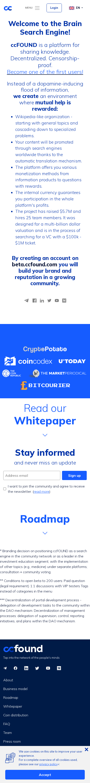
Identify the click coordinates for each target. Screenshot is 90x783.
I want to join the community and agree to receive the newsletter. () (46, 489)
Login (54, 7)
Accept (45, 774)
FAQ (6, 724)
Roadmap (10, 697)
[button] (45, 420)
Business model (15, 689)
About (8, 680)
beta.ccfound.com (34, 264)
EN (78, 7)
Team (7, 732)
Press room (12, 741)
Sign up (74, 475)
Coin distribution (15, 715)
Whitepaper (12, 706)
